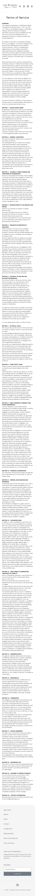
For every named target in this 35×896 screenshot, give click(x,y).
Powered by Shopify (26, 890)
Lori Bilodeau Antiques (14, 890)
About (6, 819)
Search (6, 814)
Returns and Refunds (10, 838)
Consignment (8, 828)
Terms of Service (9, 843)
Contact (6, 824)
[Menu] (32, 6)
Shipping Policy (9, 833)
